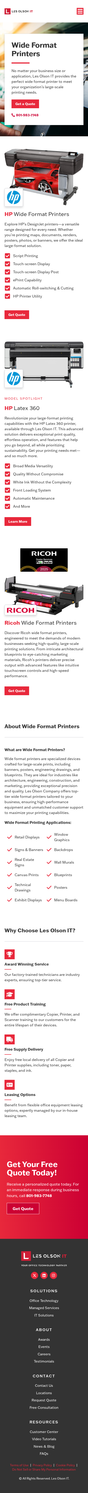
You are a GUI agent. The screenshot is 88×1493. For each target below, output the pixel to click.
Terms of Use (19, 1465)
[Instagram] (53, 1275)
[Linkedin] (44, 1275)
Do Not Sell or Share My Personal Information (44, 1469)
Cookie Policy (65, 1465)
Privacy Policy (42, 1465)
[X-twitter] (34, 1275)
